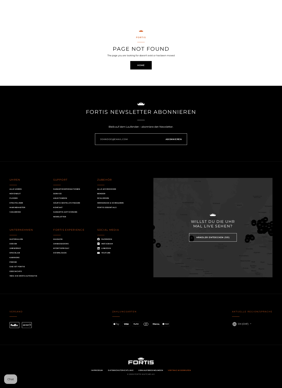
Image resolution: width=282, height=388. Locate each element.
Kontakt (58, 207)
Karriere (14, 257)
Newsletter (59, 217)
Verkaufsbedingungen (150, 370)
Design (13, 244)
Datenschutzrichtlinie (120, 370)
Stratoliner (16, 203)
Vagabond (15, 212)
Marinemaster (17, 207)
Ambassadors (61, 244)
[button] (15, 13)
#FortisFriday (61, 248)
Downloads (60, 253)
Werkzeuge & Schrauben (110, 203)
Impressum (97, 370)
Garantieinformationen (66, 189)
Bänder (101, 194)
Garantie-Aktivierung (65, 212)
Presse (13, 262)
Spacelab (14, 253)
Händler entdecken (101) (213, 237)
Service (57, 194)
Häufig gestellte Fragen (66, 203)
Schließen (103, 198)
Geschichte (15, 271)
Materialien (16, 239)
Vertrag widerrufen (179, 370)
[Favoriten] (243, 13)
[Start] (140, 13)
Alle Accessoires (106, 189)
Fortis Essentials (107, 207)
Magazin (57, 239)
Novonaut (15, 194)
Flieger (13, 198)
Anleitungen (60, 198)
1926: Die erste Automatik (23, 276)
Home (141, 65)
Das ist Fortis (17, 267)
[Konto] (260, 13)
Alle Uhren (15, 189)
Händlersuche (36, 13)
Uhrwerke (15, 248)
